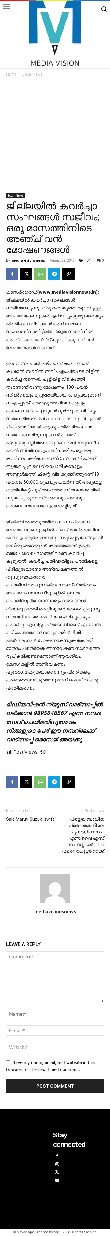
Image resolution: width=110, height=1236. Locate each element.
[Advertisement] (55, 135)
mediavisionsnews (28, 260)
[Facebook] (12, 274)
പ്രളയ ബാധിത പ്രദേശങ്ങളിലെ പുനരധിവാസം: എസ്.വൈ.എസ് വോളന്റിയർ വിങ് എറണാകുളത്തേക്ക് (83, 835)
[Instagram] (57, 1164)
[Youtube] (57, 1181)
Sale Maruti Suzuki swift (30, 819)
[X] (26, 274)
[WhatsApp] (40, 274)
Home (11, 74)
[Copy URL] (68, 274)
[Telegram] (54, 274)
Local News (32, 74)
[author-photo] (55, 903)
